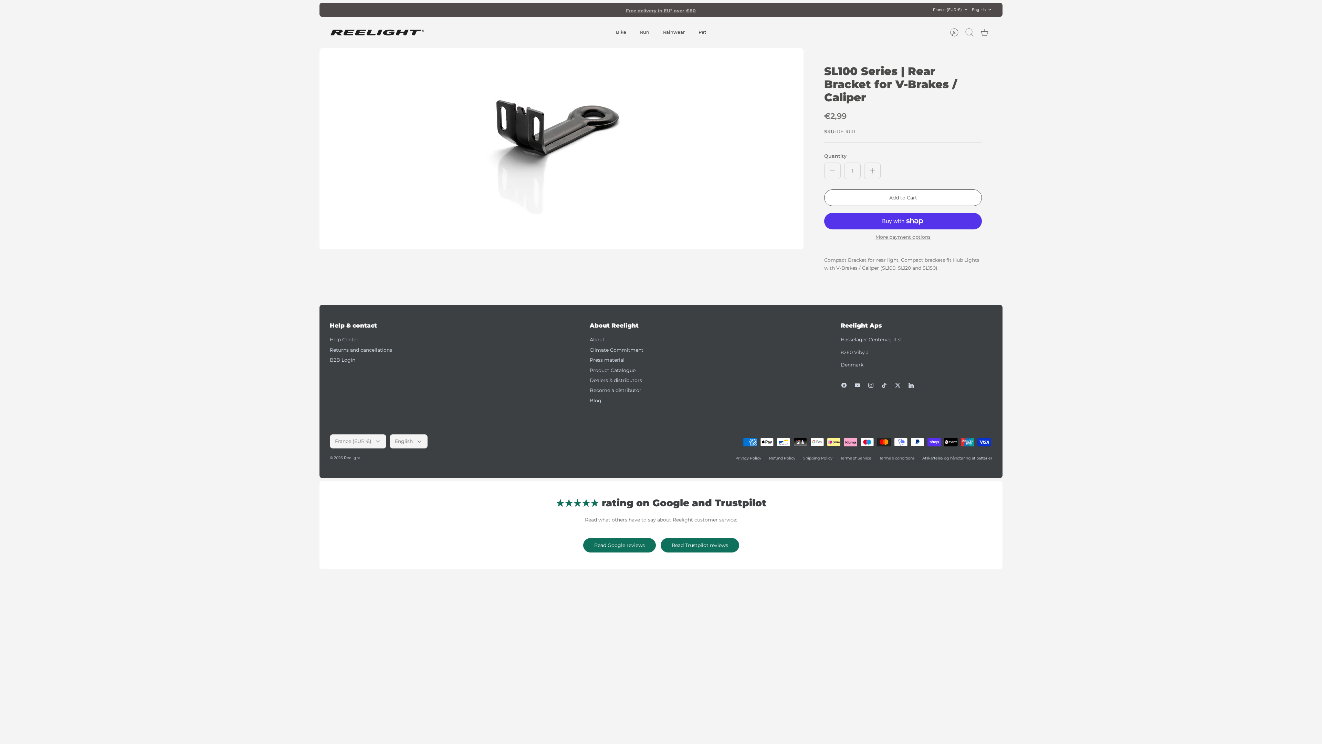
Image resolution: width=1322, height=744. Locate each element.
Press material (607, 360)
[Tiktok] (884, 385)
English (979, 9)
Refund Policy (782, 458)
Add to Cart (903, 198)
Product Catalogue (613, 370)
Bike (621, 32)
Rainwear (674, 32)
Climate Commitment (616, 350)
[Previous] (563, 9)
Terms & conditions (896, 458)
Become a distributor (615, 390)
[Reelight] (377, 32)
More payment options (903, 237)
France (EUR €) (947, 9)
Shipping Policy (817, 458)
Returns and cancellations (361, 350)
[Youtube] (857, 385)
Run (644, 32)
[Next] (758, 9)
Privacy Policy (748, 458)
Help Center (344, 340)
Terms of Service (855, 458)
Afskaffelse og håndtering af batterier (957, 458)
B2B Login (342, 360)
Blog (595, 400)
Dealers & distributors (616, 380)
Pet (702, 32)
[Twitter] (897, 385)
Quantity (835, 156)
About (597, 340)
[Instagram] (871, 385)
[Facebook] (844, 385)
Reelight (352, 457)
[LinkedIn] (911, 385)
